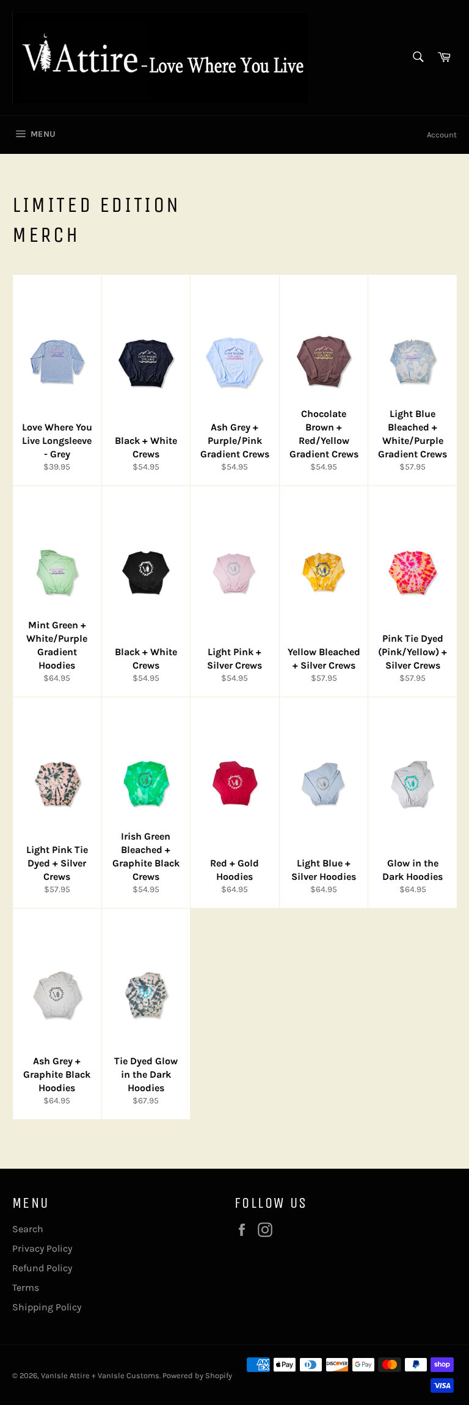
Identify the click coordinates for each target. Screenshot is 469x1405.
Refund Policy (42, 1268)
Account (442, 134)
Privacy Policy (42, 1248)
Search (27, 1229)
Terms (25, 1287)
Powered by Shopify (197, 1375)
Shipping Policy (46, 1307)
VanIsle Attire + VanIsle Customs (100, 1375)
